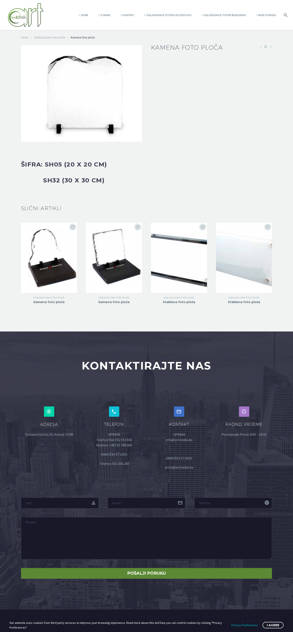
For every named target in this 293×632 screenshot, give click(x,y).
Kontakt (128, 15)
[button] (49, 411)
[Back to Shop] (265, 47)
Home (84, 15)
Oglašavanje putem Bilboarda (225, 15)
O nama (105, 15)
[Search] (284, 15)
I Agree (273, 625)
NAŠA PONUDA (267, 15)
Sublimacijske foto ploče (49, 37)
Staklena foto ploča (179, 302)
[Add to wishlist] (72, 227)
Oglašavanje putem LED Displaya (169, 15)
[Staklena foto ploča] (179, 258)
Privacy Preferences (244, 625)
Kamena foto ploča (49, 302)
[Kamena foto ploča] (49, 258)
